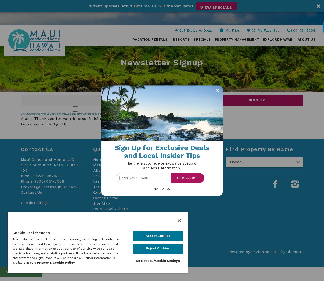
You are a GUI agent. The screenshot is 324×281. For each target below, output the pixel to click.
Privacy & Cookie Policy (56, 262)
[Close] (179, 221)
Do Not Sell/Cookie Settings (158, 261)
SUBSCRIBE (187, 178)
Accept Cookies (158, 236)
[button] (161, 166)
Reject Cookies (158, 248)
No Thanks (162, 188)
